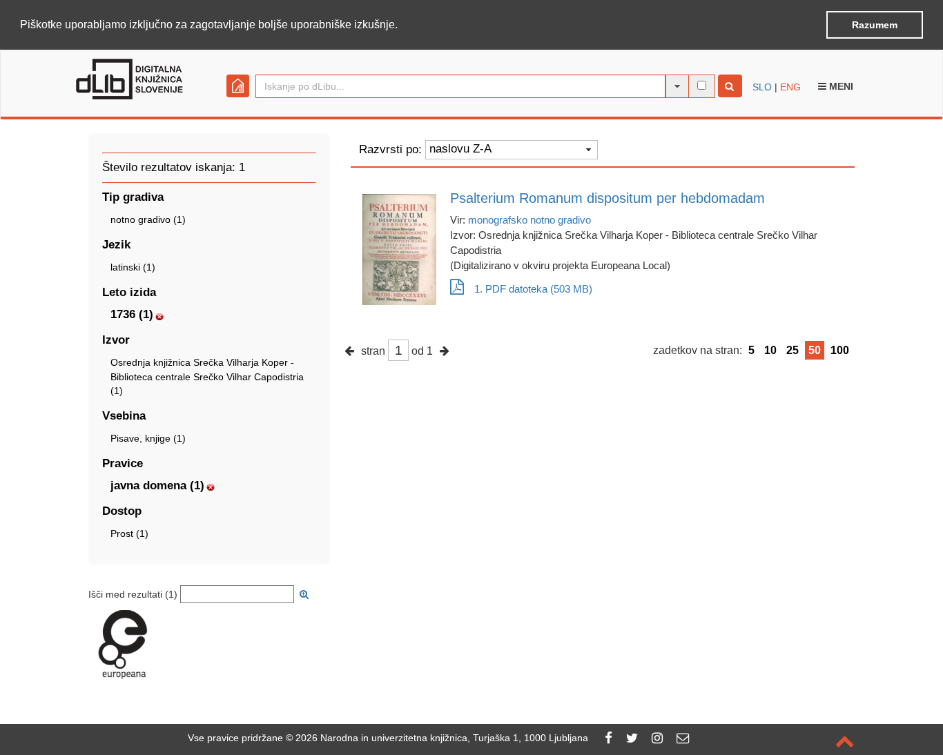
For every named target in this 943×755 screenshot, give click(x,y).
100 (839, 350)
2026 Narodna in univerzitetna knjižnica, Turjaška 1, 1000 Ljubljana (441, 737)
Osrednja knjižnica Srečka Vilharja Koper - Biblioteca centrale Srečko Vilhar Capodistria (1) (207, 376)
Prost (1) (129, 533)
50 (814, 350)
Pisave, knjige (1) (148, 438)
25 (792, 350)
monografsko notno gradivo (529, 220)
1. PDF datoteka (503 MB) (533, 289)
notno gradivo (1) (148, 219)
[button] (402, 25)
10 (770, 350)
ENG (790, 86)
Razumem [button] (874, 24)
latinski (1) (132, 267)
